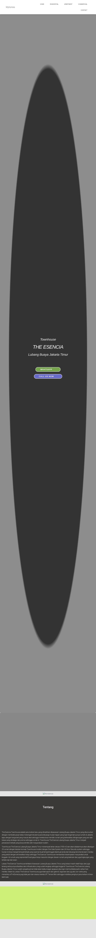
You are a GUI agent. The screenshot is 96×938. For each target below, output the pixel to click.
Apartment (68, 4)
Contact (84, 10)
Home (42, 4)
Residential (54, 4)
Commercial (82, 4)
